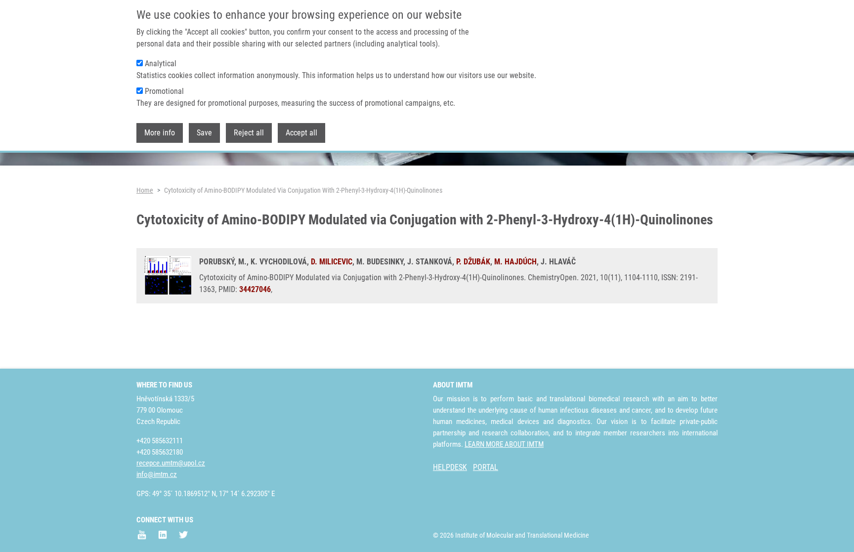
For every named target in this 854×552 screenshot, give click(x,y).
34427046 (255, 289)
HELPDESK (450, 467)
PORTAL (485, 467)
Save (204, 132)
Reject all (249, 132)
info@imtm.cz (156, 474)
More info (159, 132)
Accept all (301, 132)
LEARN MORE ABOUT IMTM (504, 444)
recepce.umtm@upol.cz (170, 463)
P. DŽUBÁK (473, 261)
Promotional (164, 91)
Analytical (160, 63)
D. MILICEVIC (331, 261)
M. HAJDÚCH (515, 261)
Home (144, 190)
